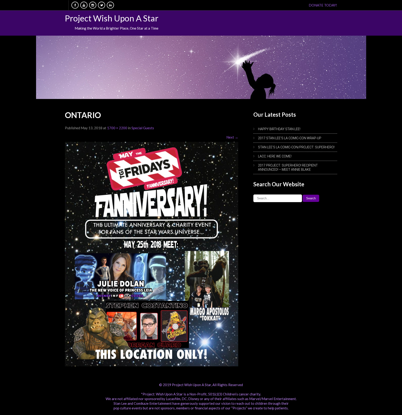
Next (232, 137)
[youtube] (83, 5)
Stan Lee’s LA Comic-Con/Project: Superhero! (296, 147)
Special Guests (142, 128)
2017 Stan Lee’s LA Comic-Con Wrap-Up (289, 138)
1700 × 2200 (117, 128)
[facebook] (75, 5)
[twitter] (101, 5)
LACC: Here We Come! (274, 156)
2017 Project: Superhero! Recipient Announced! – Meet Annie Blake (288, 167)
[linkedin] (110, 5)
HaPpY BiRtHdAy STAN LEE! (279, 129)
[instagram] (92, 5)
